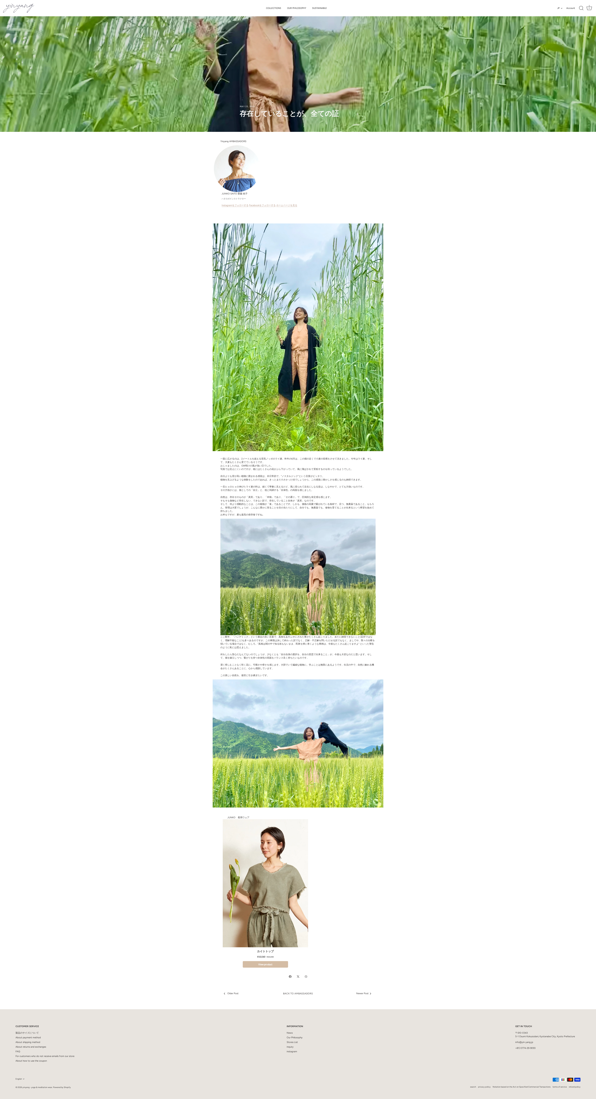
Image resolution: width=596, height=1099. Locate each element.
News (290, 1032)
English (19, 1079)
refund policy (574, 1086)
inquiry (290, 1046)
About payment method (28, 1037)
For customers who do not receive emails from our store (45, 1056)
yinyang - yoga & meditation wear (37, 1087)
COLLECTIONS (273, 8)
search (473, 1086)
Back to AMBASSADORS (298, 993)
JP (558, 8)
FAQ (18, 1051)
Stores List (292, 1042)
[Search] (581, 8)
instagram (292, 1051)
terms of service (560, 1086)
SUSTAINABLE (319, 8)
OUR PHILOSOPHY (296, 8)
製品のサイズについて (27, 1032)
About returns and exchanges (31, 1046)
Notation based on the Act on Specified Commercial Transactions (522, 1086)
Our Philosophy (295, 1037)
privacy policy (484, 1086)
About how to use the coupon (31, 1060)
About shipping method (28, 1042)
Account (570, 8)
